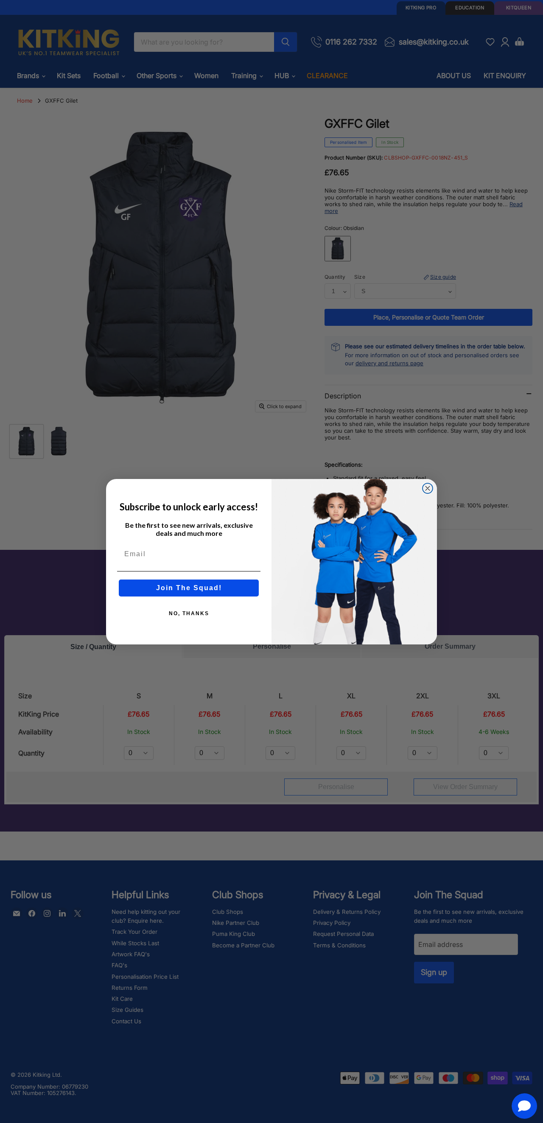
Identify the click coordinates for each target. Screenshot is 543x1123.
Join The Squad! (189, 587)
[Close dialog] (428, 488)
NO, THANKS (189, 613)
